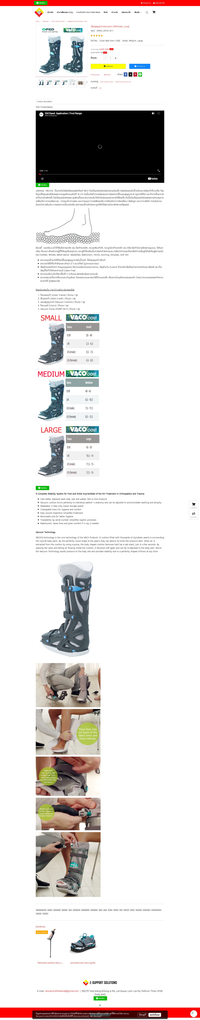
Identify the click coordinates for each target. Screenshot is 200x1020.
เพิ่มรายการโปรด (96, 75)
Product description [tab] (44, 101)
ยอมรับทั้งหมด (155, 1015)
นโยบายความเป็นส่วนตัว (81, 1016)
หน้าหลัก (50, 12)
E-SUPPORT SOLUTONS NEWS (88, 12)
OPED (100, 88)
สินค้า (106, 12)
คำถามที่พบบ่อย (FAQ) (65, 12)
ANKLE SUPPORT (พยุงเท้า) (106, 82)
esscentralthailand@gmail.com (62, 991)
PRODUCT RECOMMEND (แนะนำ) (123, 82)
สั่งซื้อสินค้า (109, 66)
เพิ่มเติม (137, 12)
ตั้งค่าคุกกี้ (142, 1015)
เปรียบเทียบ (108, 75)
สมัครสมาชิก (160, 3)
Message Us (141, 66)
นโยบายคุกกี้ (97, 1016)
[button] (147, 12)
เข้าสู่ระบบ (147, 3)
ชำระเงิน (114, 12)
